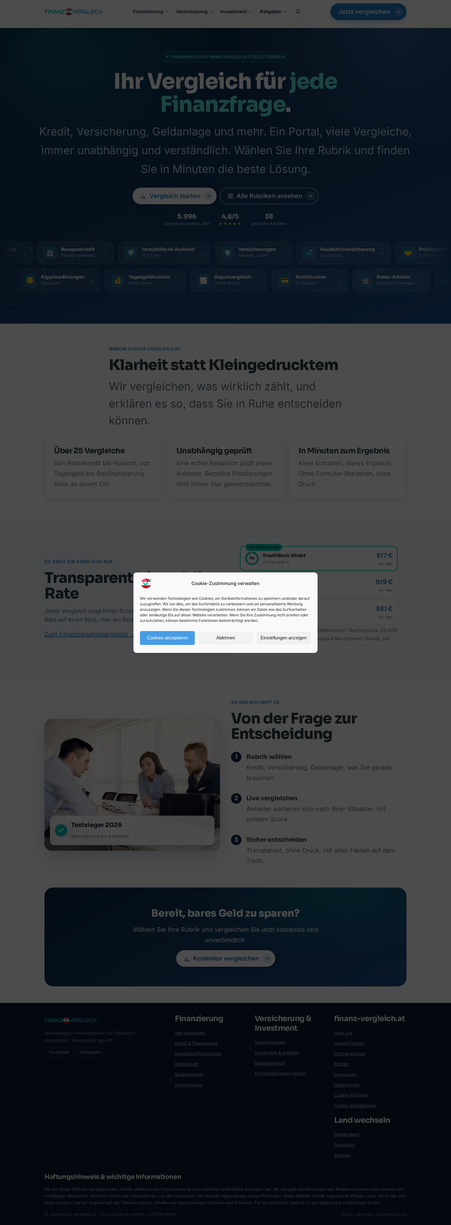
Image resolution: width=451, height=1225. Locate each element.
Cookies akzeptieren (167, 637)
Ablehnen (225, 637)
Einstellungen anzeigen (283, 637)
